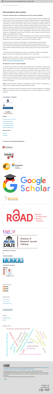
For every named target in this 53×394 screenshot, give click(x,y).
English (4, 320)
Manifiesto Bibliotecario (8, 127)
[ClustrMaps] (3, 253)
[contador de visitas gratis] (13, 262)
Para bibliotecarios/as (7, 303)
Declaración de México (8, 121)
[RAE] (8, 102)
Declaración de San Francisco (9, 119)
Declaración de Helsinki (8, 123)
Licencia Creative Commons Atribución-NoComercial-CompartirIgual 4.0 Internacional (26, 368)
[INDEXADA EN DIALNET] (9, 148)
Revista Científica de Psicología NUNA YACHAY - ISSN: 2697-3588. (19, 1)
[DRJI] (20, 248)
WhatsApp (5, 135)
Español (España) (6, 318)
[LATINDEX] (8, 159)
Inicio (4, 5)
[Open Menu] (2, 1)
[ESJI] (9, 233)
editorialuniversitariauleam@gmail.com (15, 60)
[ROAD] (26, 228)
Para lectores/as (6, 299)
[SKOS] (8, 113)
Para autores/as (6, 301)
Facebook (5, 133)
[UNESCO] (8, 108)
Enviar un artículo (8, 309)
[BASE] (10, 202)
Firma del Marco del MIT (8, 125)
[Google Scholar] (26, 192)
